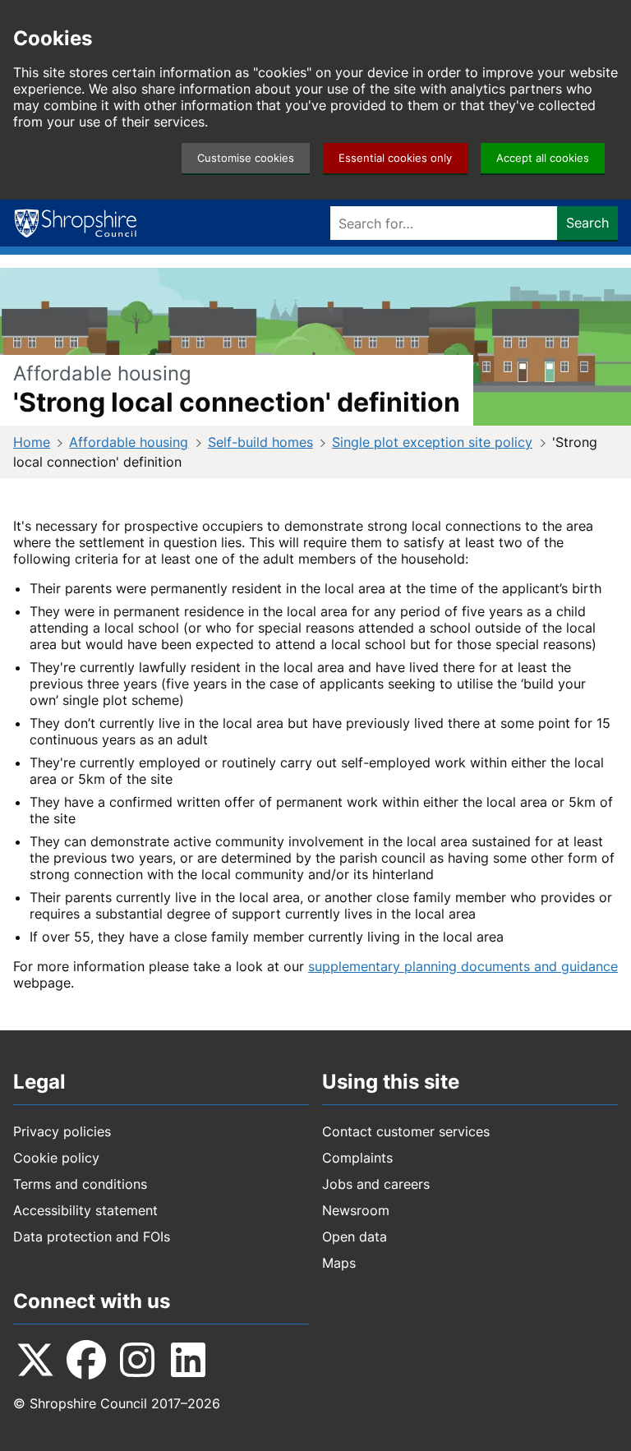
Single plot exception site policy (432, 442)
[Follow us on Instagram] (137, 1360)
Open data (354, 1236)
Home (31, 442)
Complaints (357, 1157)
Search (587, 222)
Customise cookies (245, 158)
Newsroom (355, 1210)
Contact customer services (406, 1131)
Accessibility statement (85, 1210)
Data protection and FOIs (91, 1236)
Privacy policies (62, 1131)
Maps (339, 1263)
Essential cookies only (395, 158)
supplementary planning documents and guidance (463, 966)
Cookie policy (56, 1157)
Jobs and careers (376, 1184)
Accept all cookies (542, 158)
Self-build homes (260, 442)
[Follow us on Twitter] (35, 1360)
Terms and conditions (80, 1184)
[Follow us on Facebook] (86, 1360)
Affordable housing (128, 442)
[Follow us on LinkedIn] (188, 1360)
